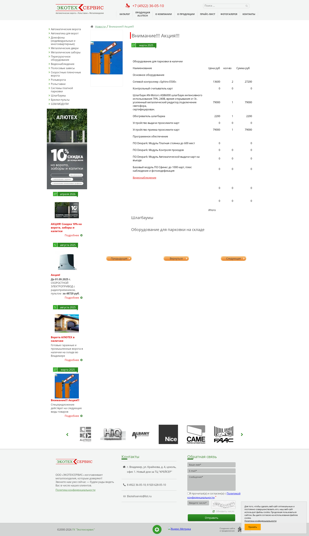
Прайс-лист (207, 14)
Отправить (211, 518)
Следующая (233, 258)
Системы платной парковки (62, 89)
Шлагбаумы (58, 95)
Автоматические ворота (66, 29)
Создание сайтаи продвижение (227, 529)
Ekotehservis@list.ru (139, 496)
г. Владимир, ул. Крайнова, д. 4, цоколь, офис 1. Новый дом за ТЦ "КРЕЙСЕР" (151, 469)
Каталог (125, 14)
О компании (163, 14)
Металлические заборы (65, 52)
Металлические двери (65, 48)
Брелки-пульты (60, 99)
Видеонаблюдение (62, 64)
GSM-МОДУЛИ (60, 103)
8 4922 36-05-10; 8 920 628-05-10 (146, 485)
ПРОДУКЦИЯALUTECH (142, 14)
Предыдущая (119, 258)
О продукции (186, 14)
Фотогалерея (228, 14)
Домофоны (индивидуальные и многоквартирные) (63, 41)
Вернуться (176, 258)
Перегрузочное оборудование (60, 58)
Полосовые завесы (63, 68)
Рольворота (58, 79)
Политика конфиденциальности (75, 490)
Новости (100, 26)
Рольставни (58, 84)
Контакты (249, 14)
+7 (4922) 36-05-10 (148, 5)
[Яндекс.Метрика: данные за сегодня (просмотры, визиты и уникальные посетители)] (179, 529)
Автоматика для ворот (65, 33)
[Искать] (246, 5)
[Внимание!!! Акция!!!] (106, 58)
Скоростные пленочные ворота (66, 74)
